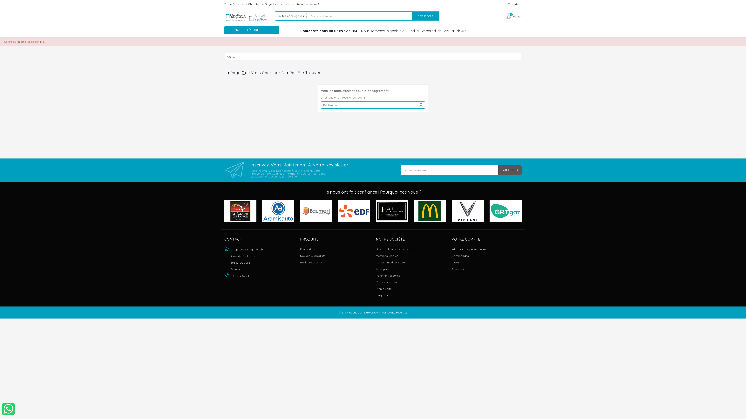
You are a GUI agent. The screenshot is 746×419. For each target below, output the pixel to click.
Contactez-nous (386, 282)
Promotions (308, 249)
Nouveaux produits (312, 256)
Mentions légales (387, 256)
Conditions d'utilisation (391, 262)
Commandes (460, 256)
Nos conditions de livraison (394, 249)
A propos (382, 269)
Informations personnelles (469, 249)
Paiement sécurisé (388, 275)
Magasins (382, 295)
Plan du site (384, 289)
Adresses (458, 269)
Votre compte (466, 239)
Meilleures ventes (311, 262)
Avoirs (456, 262)
